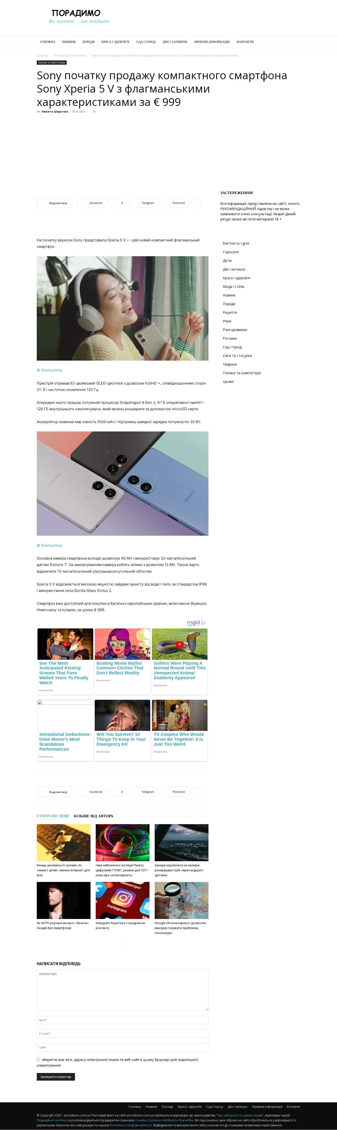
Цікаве (228, 381)
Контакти (245, 42)
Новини (68, 42)
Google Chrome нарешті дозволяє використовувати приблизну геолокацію (180, 928)
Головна (47, 42)
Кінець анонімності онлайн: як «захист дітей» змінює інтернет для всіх (63, 870)
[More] (196, 203)
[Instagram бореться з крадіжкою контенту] (123, 900)
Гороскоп (231, 252)
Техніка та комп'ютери (69, 55)
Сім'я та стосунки (237, 355)
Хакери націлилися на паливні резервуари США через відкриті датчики (179, 870)
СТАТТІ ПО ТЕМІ (53, 816)
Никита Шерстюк (54, 111)
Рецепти (230, 312)
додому (42, 55)
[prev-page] (118, 943)
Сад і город (146, 42)
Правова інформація (212, 42)
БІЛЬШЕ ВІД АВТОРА (93, 816)
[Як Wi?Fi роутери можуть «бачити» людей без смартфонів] (64, 900)
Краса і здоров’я (115, 42)
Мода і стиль (233, 286)
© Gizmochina (49, 370)
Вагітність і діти (236, 243)
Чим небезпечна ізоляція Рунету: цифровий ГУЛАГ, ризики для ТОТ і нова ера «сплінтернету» (122, 870)
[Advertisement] (210, 18)
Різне (227, 321)
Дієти (227, 260)
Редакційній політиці (52, 1120)
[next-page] (126, 943)
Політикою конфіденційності (131, 1125)
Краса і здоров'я (236, 277)
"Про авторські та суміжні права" (240, 1115)
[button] (294, 42)
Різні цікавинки (235, 329)
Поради (88, 42)
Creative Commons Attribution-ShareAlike (164, 1120)
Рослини (230, 338)
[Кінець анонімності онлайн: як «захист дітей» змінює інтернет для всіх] (64, 842)
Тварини (230, 364)
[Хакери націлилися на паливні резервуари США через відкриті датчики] (181, 842)
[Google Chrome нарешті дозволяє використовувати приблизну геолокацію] (181, 900)
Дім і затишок (175, 42)
